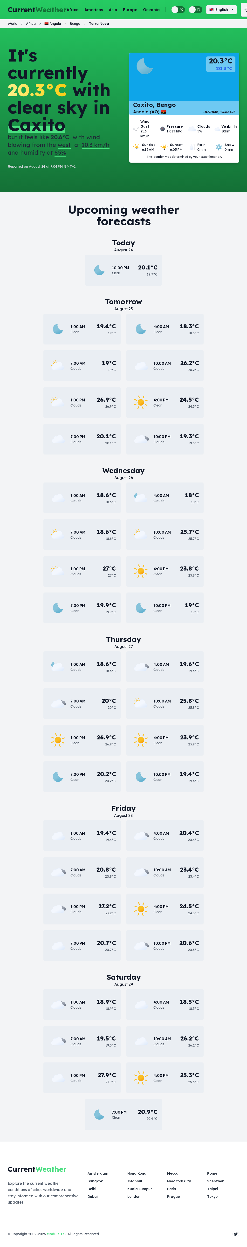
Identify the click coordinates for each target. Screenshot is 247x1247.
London (133, 1196)
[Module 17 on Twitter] (236, 1234)
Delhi (92, 1189)
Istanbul (134, 1181)
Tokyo (212, 1196)
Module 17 (55, 1234)
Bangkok (95, 1181)
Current (37, 9)
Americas (93, 9)
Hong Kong (136, 1173)
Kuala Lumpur (139, 1189)
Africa (73, 9)
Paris (171, 1189)
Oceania (151, 9)
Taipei (212, 1189)
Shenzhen (215, 1181)
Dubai (93, 1196)
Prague (173, 1196)
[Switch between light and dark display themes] (195, 9)
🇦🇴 (52, 23)
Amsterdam (98, 1173)
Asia (113, 9)
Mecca (172, 1173)
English (218, 9)
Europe (130, 9)
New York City (179, 1181)
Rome (212, 1173)
